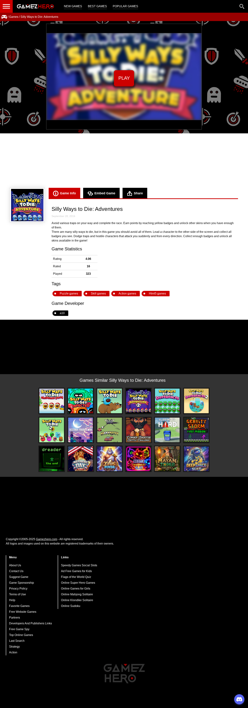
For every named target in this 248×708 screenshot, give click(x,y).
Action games (127, 293)
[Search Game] (242, 7)
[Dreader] (52, 459)
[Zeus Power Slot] (110, 459)
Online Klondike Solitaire (77, 600)
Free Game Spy (19, 629)
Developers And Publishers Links (30, 623)
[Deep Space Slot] (196, 459)
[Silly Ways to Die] (110, 401)
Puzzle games (69, 293)
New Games (73, 6)
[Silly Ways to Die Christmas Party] (52, 401)
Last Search (17, 640)
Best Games (97, 6)
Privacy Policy (18, 588)
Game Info (68, 193)
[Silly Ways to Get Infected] (80, 401)
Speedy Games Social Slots (79, 565)
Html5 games (157, 293)
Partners (14, 617)
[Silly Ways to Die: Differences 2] (196, 401)
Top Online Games (21, 635)
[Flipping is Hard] (167, 430)
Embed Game (104, 193)
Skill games (98, 293)
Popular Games (125, 6)
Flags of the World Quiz (76, 576)
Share (138, 193)
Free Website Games (22, 611)
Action (13, 652)
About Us (15, 565)
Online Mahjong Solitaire (77, 594)
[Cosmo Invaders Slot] (138, 459)
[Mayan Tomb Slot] (167, 459)
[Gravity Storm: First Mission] (196, 430)
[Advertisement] (124, 160)
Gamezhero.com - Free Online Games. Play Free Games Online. (35, 6)
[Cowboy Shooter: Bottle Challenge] (138, 430)
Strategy (14, 646)
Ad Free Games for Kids (76, 571)
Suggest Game (18, 576)
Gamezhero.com (46, 539)
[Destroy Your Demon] (80, 430)
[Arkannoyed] (110, 430)
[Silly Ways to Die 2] (52, 430)
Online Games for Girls (75, 588)
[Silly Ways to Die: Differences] (167, 401)
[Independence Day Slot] (80, 459)
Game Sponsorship (21, 582)
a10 (62, 313)
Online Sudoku (70, 605)
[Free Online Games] (4, 17)
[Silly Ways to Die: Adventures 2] (138, 401)
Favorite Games (19, 605)
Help (12, 600)
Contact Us (16, 571)
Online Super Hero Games (78, 582)
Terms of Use (17, 594)
